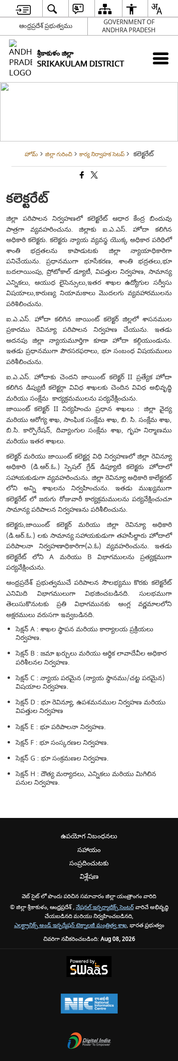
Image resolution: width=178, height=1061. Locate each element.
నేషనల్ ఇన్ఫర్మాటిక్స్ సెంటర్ (105, 907)
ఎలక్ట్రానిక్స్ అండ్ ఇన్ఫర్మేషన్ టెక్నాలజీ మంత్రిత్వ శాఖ (70, 925)
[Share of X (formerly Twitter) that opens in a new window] (93, 176)
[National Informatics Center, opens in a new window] (89, 1004)
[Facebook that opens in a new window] (81, 176)
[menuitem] (23, 9)
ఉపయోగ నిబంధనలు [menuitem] (89, 836)
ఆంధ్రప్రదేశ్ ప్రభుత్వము (46, 25)
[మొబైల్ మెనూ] (160, 58)
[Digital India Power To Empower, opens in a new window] (89, 1042)
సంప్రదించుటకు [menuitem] (89, 863)
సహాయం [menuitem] (89, 850)
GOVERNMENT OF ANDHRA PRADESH (129, 26)
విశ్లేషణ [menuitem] (89, 877)
